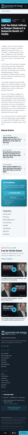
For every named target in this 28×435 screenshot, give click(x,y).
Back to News (6, 11)
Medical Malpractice (9, 219)
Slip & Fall (6, 231)
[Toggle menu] (25, 6)
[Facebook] (2, 346)
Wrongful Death (5, 364)
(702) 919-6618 (15, 193)
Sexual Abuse (7, 228)
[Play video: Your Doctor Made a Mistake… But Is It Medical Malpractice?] (14, 290)
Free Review (23, 433)
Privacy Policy (4, 380)
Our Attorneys (4, 376)
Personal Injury (7, 222)
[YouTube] (7, 346)
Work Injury (6, 234)
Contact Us (13, 197)
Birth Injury (6, 217)
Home (2, 374)
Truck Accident (5, 357)
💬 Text (14, 433)
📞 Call (5, 433)
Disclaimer (3, 384)
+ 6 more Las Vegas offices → (11, 403)
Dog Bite (5, 225)
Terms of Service (5, 382)
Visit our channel (6, 259)
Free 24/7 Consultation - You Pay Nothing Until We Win (15, 1)
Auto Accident (7, 214)
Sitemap (3, 387)
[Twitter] (5, 346)
